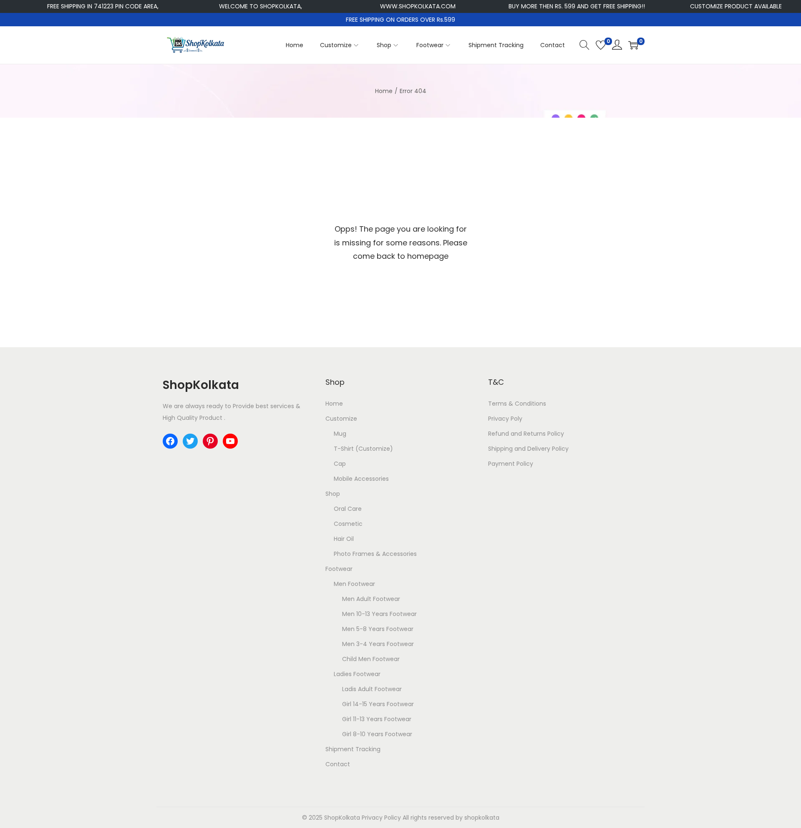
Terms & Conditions (517, 403)
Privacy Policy (381, 817)
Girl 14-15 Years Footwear (378, 704)
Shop (332, 494)
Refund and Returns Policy (526, 433)
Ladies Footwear (357, 674)
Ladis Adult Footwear (372, 689)
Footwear (339, 569)
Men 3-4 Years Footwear (378, 644)
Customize (341, 418)
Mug (340, 433)
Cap (340, 463)
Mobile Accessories (361, 479)
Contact (337, 764)
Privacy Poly (505, 418)
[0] (601, 45)
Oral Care (348, 509)
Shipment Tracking (352, 749)
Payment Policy (510, 463)
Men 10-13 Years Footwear (379, 614)
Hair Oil (344, 539)
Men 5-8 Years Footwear (377, 629)
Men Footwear (354, 584)
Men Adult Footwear (371, 599)
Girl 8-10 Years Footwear (377, 734)
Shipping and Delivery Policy (528, 448)
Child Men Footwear (371, 659)
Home (384, 91)
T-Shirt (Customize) (363, 448)
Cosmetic (348, 524)
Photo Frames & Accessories (375, 554)
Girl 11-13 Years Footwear (376, 719)
